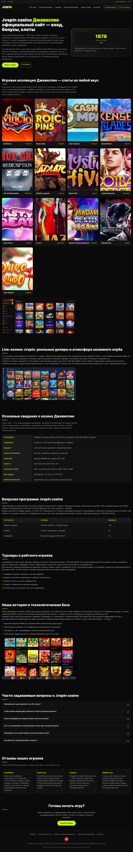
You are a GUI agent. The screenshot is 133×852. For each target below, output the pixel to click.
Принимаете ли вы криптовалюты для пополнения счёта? (26, 733)
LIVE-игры (33, 7)
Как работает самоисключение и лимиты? (20, 740)
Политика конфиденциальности (65, 834)
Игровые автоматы (45, 7)
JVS (7, 7)
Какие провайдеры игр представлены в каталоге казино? (26, 718)
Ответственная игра (45, 834)
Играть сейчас (10, 65)
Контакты (97, 7)
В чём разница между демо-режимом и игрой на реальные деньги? (30, 711)
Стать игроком (124, 7)
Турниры (58, 7)
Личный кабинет (110, 7)
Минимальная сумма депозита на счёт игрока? (22, 704)
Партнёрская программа (86, 834)
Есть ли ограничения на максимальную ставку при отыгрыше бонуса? (31, 726)
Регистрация (26, 64)
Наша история (86, 7)
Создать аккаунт (66, 823)
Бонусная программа (71, 7)
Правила (32, 834)
